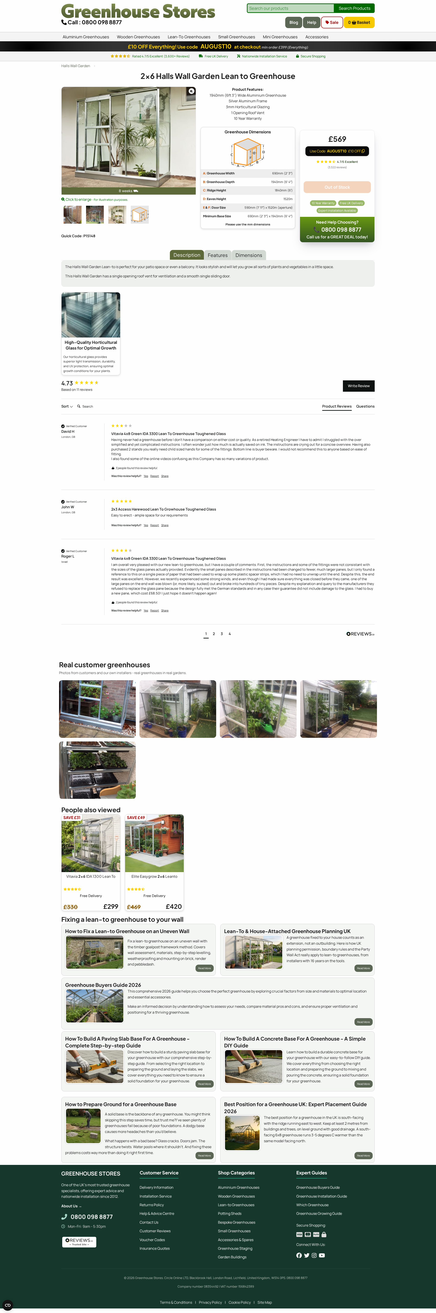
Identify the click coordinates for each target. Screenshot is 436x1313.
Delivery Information (156, 1187)
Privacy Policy (210, 1302)
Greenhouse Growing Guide (319, 1213)
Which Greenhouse (312, 1204)
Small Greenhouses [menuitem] (236, 36)
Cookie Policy (240, 1302)
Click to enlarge (96, 199)
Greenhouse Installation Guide (321, 1196)
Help (311, 22)
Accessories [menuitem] (316, 36)
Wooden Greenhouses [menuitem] (138, 36)
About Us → (71, 1205)
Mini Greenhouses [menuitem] (280, 36)
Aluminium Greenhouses (238, 1187)
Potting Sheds (229, 1213)
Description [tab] (186, 255)
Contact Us (149, 1222)
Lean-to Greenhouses (236, 1204)
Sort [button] (65, 406)
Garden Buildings (232, 1256)
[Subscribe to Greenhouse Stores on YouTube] (322, 1255)
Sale (334, 22)
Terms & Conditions (176, 1302)
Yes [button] (146, 476)
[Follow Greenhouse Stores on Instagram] (314, 1255)
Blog (294, 22)
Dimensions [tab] (248, 255)
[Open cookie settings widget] (7, 1305)
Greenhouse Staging (235, 1248)
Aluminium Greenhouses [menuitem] (86, 36)
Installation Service (156, 1196)
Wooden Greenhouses (236, 1196)
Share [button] (164, 476)
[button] (206, 634)
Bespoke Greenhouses (236, 1222)
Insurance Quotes (155, 1248)
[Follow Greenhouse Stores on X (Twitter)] (307, 1255)
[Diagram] (140, 215)
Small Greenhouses (234, 1230)
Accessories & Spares (235, 1239)
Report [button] (154, 476)
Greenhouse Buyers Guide (318, 1187)
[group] (85, 383)
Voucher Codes (152, 1239)
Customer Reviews (155, 1230)
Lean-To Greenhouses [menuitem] (189, 36)
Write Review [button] (359, 385)
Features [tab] (218, 255)
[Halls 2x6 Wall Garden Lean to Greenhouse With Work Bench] (95, 215)
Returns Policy (152, 1204)
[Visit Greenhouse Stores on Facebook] (299, 1255)
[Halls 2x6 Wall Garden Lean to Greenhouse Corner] (117, 215)
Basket (359, 22)
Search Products (354, 8)
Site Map (265, 1302)
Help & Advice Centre (157, 1213)
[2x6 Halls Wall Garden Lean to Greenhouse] (73, 215)
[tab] (337, 407)
